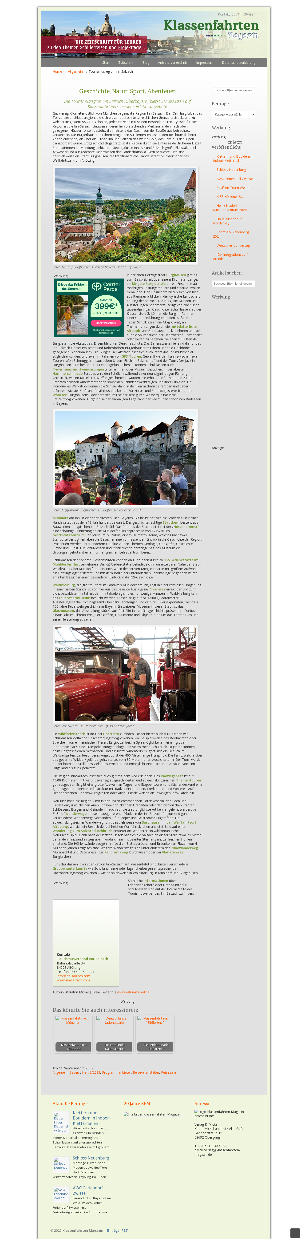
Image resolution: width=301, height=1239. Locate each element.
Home (57, 71)
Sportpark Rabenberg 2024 (231, 234)
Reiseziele (168, 1072)
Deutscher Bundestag (233, 245)
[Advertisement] (89, 914)
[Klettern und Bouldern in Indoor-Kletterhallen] (61, 1123)
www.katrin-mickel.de (133, 992)
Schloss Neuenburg (231, 169)
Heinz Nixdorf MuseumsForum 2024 (230, 207)
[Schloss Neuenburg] (61, 1165)
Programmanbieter (116, 1072)
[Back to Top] (295, 1233)
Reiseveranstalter (146, 1072)
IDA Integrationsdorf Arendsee (230, 256)
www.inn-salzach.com (73, 980)
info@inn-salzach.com (73, 976)
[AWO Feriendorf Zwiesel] (61, 1195)
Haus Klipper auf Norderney (227, 221)
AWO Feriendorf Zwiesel (235, 178)
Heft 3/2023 (91, 1072)
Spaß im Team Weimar (234, 187)
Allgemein (75, 71)
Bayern (74, 1072)
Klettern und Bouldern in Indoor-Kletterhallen (233, 158)
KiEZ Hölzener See (231, 196)
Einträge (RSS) (117, 1230)
